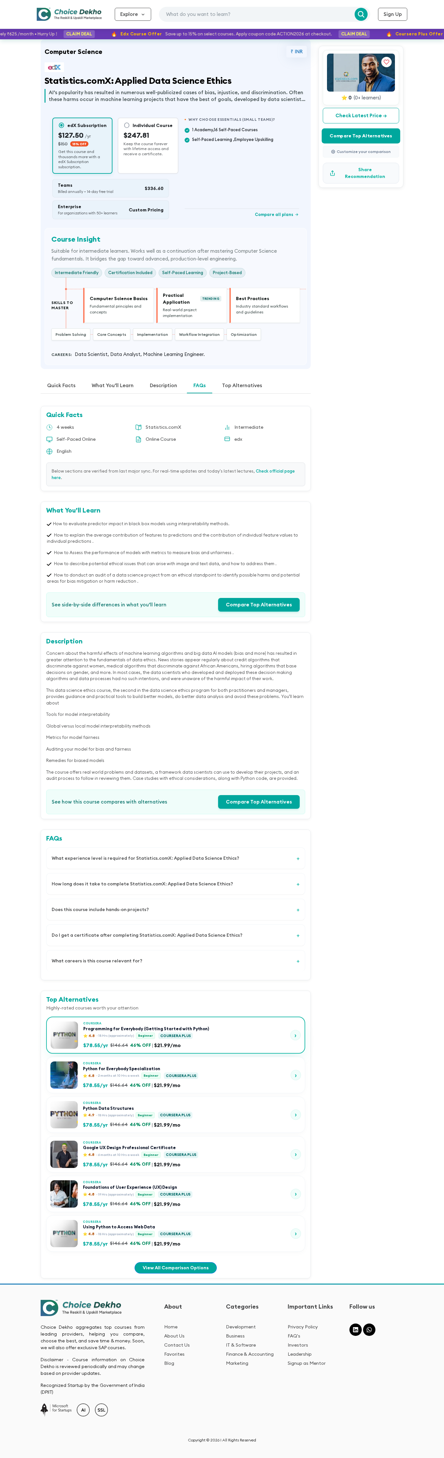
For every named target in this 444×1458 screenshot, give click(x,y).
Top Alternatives (242, 385)
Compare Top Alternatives (259, 605)
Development (241, 1327)
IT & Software (241, 1345)
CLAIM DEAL (63, 33)
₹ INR (297, 51)
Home (170, 1327)
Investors (298, 1345)
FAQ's (294, 1336)
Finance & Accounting (250, 1354)
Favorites (174, 1354)
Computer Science (73, 51)
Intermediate (248, 427)
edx (238, 439)
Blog (169, 1363)
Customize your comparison (364, 151)
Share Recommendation (365, 173)
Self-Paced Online (76, 439)
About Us (174, 1336)
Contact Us (177, 1345)
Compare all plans (277, 214)
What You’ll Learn (113, 385)
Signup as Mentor (307, 1363)
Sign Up (393, 14)
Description (163, 385)
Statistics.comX (163, 427)
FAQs (199, 385)
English (64, 451)
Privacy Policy (303, 1327)
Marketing (237, 1363)
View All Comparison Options (176, 1268)
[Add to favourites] (386, 62)
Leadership (300, 1354)
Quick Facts (61, 385)
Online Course (161, 439)
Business (235, 1336)
